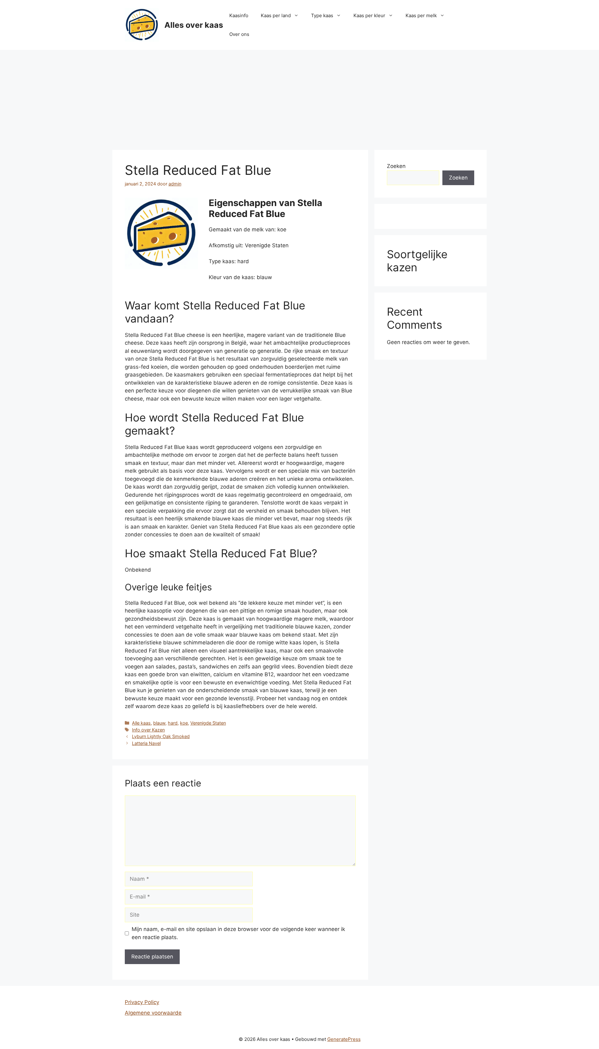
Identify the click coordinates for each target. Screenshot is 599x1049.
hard (173, 723)
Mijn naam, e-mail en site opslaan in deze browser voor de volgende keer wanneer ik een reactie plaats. (238, 933)
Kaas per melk (421, 15)
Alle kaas (141, 723)
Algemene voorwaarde (153, 1013)
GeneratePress (344, 1039)
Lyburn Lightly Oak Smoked (161, 736)
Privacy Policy (142, 1002)
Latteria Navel (146, 743)
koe (184, 723)
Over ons (239, 34)
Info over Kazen (148, 729)
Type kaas (322, 15)
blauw (159, 723)
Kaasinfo (238, 15)
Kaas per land (276, 15)
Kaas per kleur (369, 15)
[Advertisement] (299, 96)
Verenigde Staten (208, 723)
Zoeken (396, 166)
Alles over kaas (193, 25)
